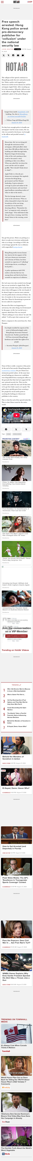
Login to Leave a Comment (16, 636)
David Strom (6, 763)
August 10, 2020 (17, 122)
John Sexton (8, 49)
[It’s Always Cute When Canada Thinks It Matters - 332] (16, 1034)
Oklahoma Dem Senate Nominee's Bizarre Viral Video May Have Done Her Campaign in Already (15, 1116)
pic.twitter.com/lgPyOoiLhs (17, 116)
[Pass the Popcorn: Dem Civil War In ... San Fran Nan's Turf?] (16, 929)
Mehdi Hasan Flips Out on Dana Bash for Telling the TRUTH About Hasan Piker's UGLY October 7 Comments (15, 1081)
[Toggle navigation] (2, 2)
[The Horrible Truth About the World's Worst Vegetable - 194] (16, 1136)
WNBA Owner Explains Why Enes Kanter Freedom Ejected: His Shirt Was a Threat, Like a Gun (16, 976)
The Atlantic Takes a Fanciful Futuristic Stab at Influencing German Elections (16, 715)
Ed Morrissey (6, 792)
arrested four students (9, 370)
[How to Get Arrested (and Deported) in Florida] (16, 835)
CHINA (9, 434)
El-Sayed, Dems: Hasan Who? (16, 726)
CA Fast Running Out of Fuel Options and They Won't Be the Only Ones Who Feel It (17, 702)
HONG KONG (17, 434)
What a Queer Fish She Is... (16, 694)
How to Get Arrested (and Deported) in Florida (14, 847)
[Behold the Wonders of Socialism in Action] (16, 745)
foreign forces (17, 247)
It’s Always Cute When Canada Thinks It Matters (14, 1046)
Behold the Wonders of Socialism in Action (13, 757)
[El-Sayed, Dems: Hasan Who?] (16, 777)
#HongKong (23, 114)
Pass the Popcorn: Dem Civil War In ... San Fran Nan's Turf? (16, 941)
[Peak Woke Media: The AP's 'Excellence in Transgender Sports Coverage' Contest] (16, 866)
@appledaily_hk (23, 112)
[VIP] (29, 2)
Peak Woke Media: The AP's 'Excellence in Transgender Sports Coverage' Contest (15, 880)
